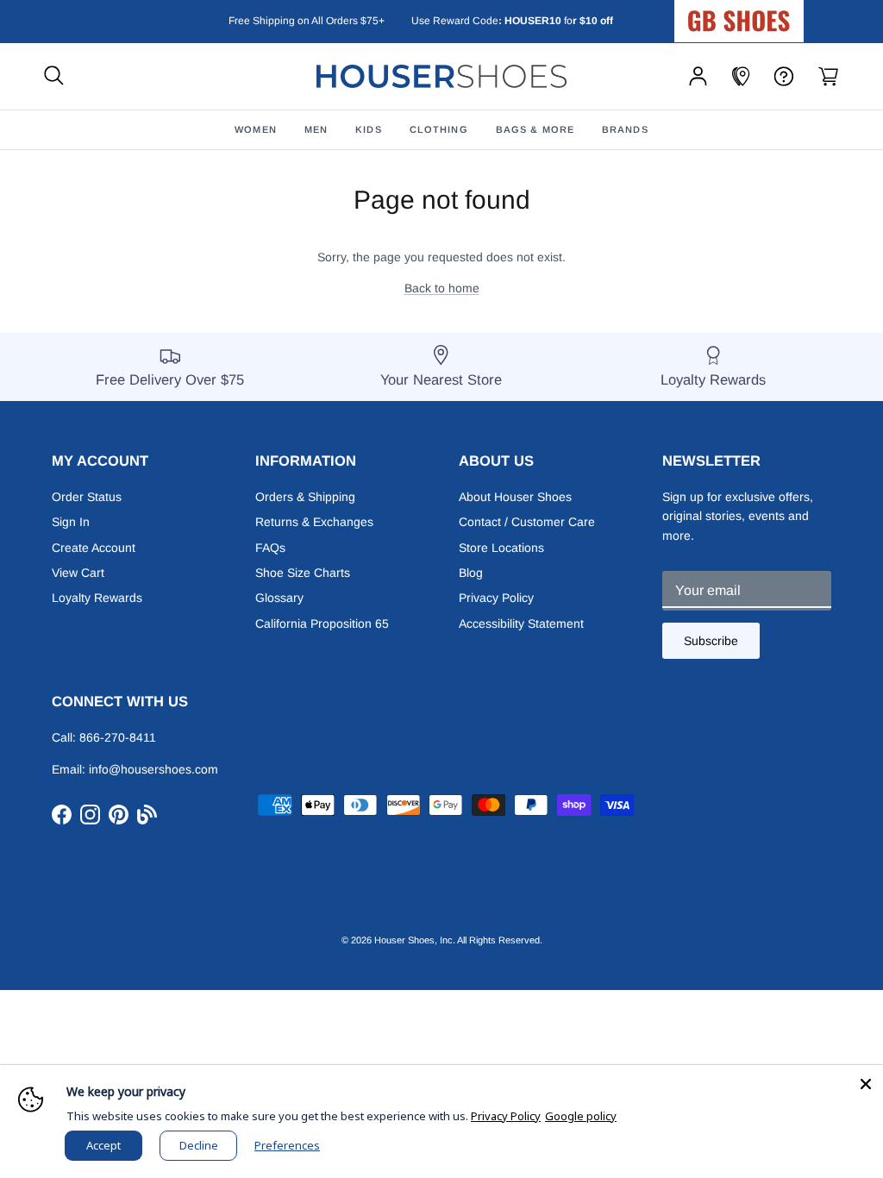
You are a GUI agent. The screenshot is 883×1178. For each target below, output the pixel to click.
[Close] (865, 1082)
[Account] (698, 76)
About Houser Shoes (515, 497)
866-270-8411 (117, 737)
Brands (625, 129)
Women (256, 129)
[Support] (784, 76)
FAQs (270, 548)
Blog (471, 573)
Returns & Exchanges (314, 522)
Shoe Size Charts (302, 573)
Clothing (439, 129)
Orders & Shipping (305, 497)
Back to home (441, 288)
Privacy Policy (496, 598)
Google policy (581, 1116)
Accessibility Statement (521, 623)
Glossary (279, 598)
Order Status (87, 497)
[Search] (54, 76)
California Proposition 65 (322, 623)
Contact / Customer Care (527, 522)
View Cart (78, 573)
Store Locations (501, 548)
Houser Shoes (404, 940)
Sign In (71, 522)
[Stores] (740, 76)
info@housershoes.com (153, 769)
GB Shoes (782, 14)
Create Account (93, 548)
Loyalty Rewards (97, 598)
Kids (368, 129)
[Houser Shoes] (441, 76)
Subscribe (711, 641)
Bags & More (535, 129)
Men (316, 129)
